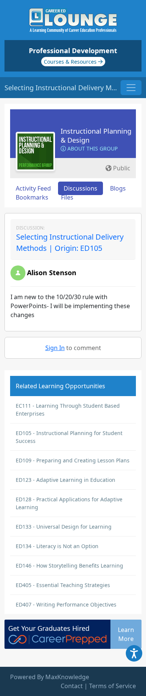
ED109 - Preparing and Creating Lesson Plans (73, 460)
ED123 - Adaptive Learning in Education (65, 479)
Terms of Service (112, 686)
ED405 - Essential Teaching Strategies (63, 585)
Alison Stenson (51, 272)
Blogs (118, 188)
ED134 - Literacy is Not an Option (57, 546)
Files (67, 197)
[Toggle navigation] (131, 87)
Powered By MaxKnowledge (49, 677)
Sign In (55, 348)
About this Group (92, 148)
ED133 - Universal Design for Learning (64, 526)
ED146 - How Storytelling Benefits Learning (69, 565)
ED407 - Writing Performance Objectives (66, 604)
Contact (72, 686)
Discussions (80, 188)
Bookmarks (32, 197)
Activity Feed (33, 188)
